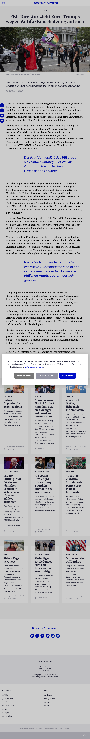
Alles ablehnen (24, 375)
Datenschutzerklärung (34, 367)
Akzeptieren (67, 375)
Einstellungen (46, 375)
